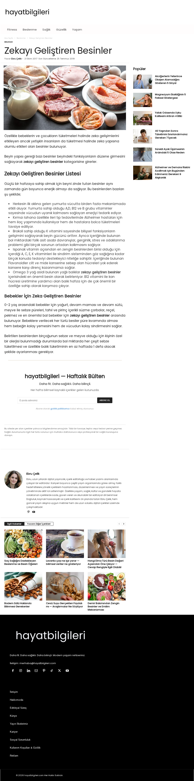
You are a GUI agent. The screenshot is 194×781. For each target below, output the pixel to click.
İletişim (14, 691)
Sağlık (46, 30)
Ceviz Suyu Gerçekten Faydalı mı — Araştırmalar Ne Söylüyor (64, 604)
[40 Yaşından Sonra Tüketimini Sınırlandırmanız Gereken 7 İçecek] (142, 136)
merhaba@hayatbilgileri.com (38, 663)
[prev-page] (119, 524)
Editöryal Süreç (18, 707)
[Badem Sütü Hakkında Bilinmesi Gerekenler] (23, 586)
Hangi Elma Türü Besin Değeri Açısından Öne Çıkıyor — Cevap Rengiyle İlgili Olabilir (106, 564)
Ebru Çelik (16, 58)
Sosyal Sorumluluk (20, 739)
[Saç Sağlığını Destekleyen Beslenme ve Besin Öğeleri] (23, 544)
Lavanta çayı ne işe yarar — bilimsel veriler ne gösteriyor (63, 562)
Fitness (12, 30)
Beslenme (30, 30)
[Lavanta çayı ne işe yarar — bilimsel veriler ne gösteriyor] (65, 544)
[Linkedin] (29, 671)
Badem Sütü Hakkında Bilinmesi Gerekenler (17, 604)
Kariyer (14, 731)
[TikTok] (52, 671)
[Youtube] (33, 512)
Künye (13, 715)
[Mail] (37, 671)
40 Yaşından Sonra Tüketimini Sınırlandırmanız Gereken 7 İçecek (171, 134)
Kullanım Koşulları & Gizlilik (25, 747)
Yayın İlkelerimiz (19, 723)
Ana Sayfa (8, 38)
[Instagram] (21, 671)
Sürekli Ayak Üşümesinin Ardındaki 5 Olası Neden (170, 150)
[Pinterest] (28, 512)
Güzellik (61, 30)
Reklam (14, 755)
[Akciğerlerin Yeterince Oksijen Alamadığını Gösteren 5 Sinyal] (142, 82)
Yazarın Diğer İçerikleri (39, 523)
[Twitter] (60, 671)
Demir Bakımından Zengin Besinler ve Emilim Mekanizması (103, 606)
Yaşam (77, 30)
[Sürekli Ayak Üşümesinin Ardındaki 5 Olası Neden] (142, 154)
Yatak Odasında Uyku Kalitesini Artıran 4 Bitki (168, 114)
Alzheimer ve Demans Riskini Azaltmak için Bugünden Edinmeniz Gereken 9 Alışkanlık (172, 172)
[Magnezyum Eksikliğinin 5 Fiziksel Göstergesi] (142, 100)
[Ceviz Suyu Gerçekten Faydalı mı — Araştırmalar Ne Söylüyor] (65, 586)
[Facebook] (14, 671)
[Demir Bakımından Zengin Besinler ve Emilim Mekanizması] (107, 586)
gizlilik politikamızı (60, 408)
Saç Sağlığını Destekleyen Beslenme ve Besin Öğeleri (21, 562)
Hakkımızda (16, 699)
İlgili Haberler (14, 523)
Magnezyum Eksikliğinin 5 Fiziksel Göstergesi (170, 96)
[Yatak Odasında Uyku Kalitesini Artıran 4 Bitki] (142, 118)
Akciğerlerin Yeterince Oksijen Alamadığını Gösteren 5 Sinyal (168, 79)
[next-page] (124, 524)
